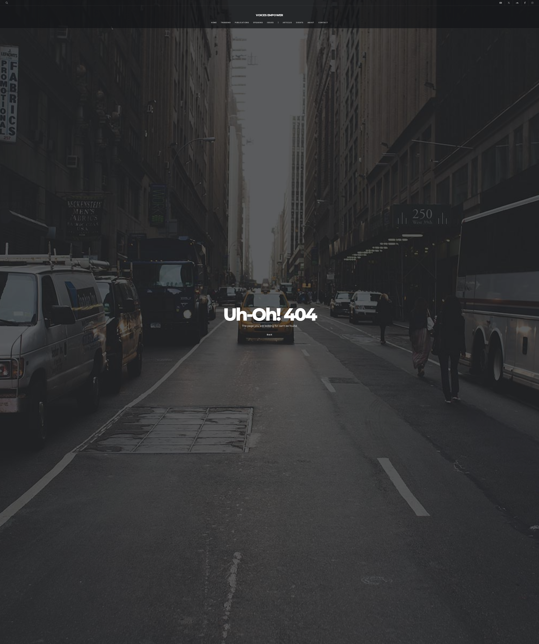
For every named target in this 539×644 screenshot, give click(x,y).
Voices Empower (269, 15)
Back (269, 334)
